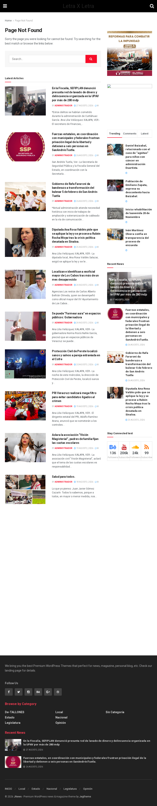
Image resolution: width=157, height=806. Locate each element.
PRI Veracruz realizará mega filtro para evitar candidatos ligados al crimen (74, 397)
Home (8, 20)
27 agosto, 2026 (84, 105)
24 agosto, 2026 (84, 285)
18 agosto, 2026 (84, 482)
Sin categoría (115, 712)
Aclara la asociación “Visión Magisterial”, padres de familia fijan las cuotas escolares (75, 438)
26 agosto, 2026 (84, 155)
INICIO (8, 788)
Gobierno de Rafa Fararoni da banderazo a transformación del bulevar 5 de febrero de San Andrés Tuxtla (139, 364)
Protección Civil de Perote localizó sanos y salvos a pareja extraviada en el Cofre (76, 355)
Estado (10, 717)
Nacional (61, 717)
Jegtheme (85, 796)
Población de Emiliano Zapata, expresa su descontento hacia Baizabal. (138, 189)
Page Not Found (24, 20)
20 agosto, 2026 (84, 364)
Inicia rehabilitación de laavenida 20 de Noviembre (139, 213)
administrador (63, 105)
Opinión (60, 722)
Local (59, 712)
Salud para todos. (63, 476)
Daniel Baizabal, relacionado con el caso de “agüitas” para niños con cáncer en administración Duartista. (138, 156)
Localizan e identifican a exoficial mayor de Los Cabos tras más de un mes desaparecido (75, 275)
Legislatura (12, 722)
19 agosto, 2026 (84, 406)
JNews (18, 796)
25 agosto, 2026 (84, 247)
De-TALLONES (14, 712)
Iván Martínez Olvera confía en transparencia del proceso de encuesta (137, 238)
